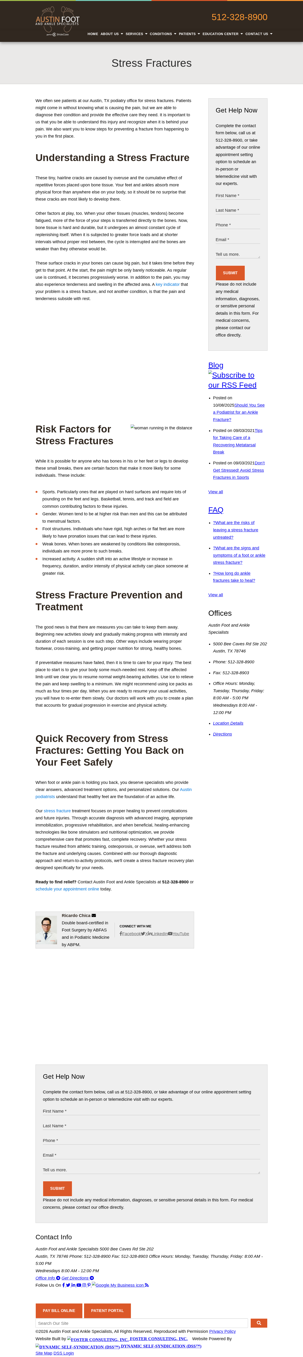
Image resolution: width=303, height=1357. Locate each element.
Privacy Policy (222, 1331)
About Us (110, 34)
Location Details (228, 723)
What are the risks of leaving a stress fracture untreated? (235, 529)
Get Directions (76, 1278)
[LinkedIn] (73, 1285)
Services (135, 34)
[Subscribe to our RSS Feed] (237, 385)
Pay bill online (59, 1311)
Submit (230, 273)
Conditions (161, 34)
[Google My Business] (118, 1285)
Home (93, 34)
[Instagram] (84, 1285)
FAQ (215, 510)
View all (215, 492)
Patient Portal (107, 1311)
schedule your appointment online (67, 889)
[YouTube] (79, 1285)
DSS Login (63, 1353)
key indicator (168, 284)
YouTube (181, 933)
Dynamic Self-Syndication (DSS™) (160, 1346)
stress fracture (57, 811)
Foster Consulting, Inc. (158, 1338)
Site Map (44, 1353)
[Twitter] (68, 1285)
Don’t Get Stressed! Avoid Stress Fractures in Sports (239, 470)
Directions (222, 734)
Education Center (221, 34)
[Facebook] (64, 1285)
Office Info (46, 1278)
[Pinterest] (89, 1285)
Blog (215, 365)
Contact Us (257, 34)
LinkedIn (160, 933)
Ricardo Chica (76, 915)
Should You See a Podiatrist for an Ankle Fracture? (239, 412)
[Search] (258, 1323)
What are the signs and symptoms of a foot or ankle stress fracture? (239, 555)
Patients (188, 34)
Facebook (131, 933)
